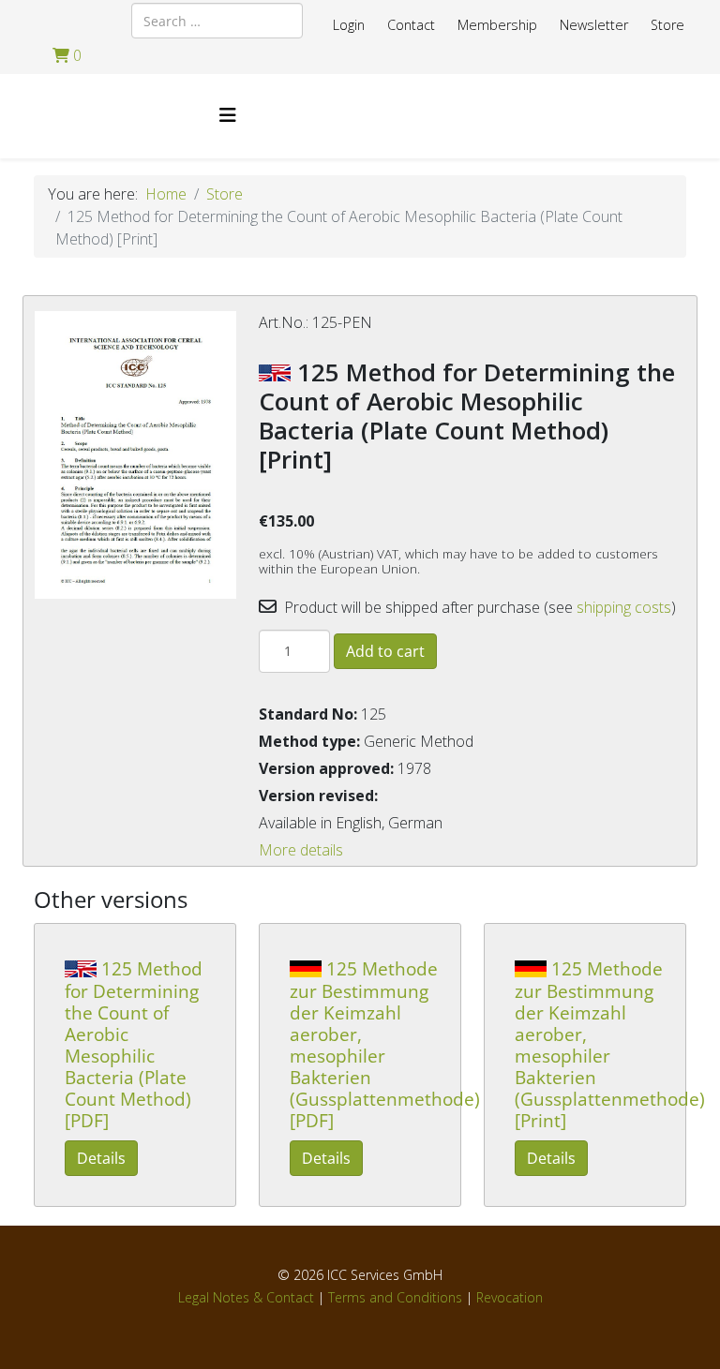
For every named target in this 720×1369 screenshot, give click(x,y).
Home (166, 194)
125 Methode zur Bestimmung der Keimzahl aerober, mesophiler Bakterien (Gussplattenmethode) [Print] (610, 1045)
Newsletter (594, 25)
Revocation (509, 1297)
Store (667, 25)
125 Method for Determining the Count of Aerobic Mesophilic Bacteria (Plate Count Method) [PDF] (133, 1045)
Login (349, 25)
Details (101, 1158)
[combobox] (217, 20)
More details (301, 850)
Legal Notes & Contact (246, 1297)
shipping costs (624, 607)
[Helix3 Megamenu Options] (227, 115)
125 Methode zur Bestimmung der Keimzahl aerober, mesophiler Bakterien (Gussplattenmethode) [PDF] (385, 1045)
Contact (411, 25)
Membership (497, 25)
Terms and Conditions (395, 1297)
